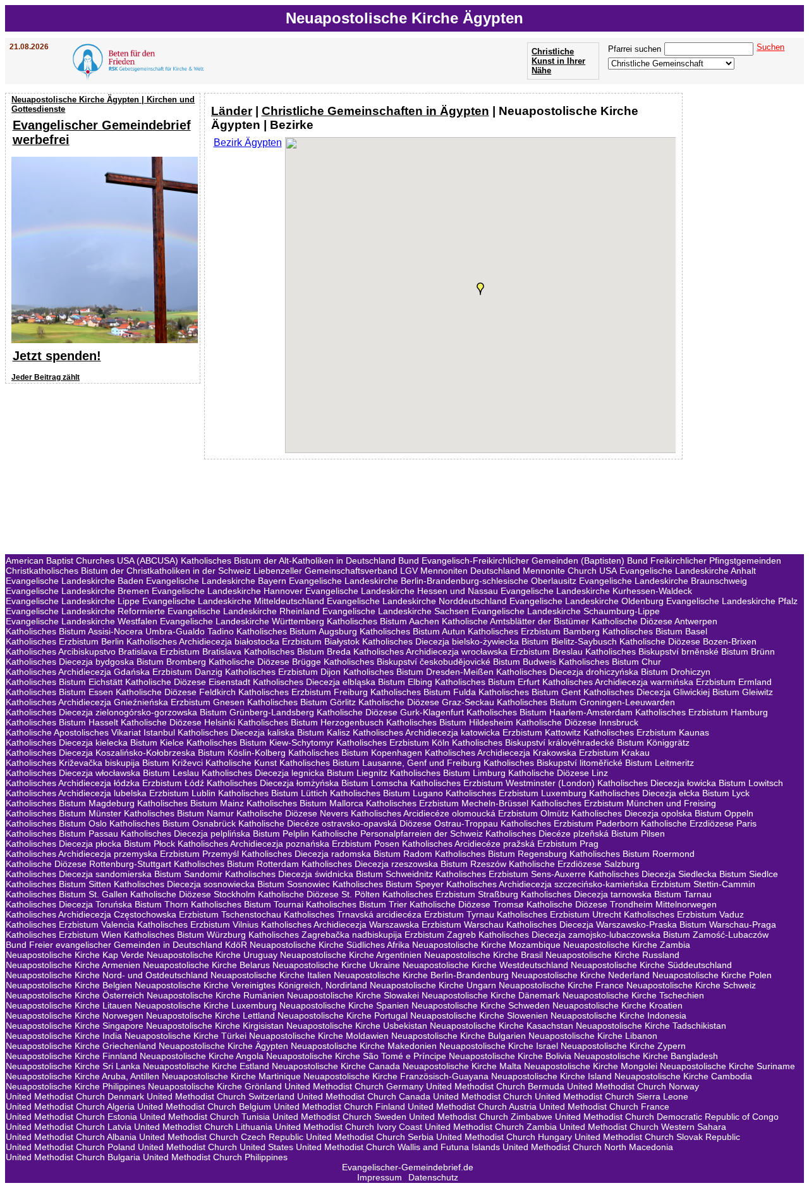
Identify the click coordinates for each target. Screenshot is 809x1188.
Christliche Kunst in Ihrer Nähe (558, 61)
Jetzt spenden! (57, 356)
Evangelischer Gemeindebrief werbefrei (102, 132)
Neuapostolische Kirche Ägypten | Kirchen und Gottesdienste (103, 104)
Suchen (770, 47)
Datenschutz (433, 1177)
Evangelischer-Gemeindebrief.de (407, 1167)
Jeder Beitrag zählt (45, 377)
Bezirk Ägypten (248, 142)
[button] (480, 288)
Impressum (379, 1177)
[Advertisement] (104, 469)
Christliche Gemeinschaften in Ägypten (375, 111)
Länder (231, 111)
